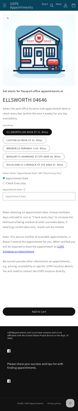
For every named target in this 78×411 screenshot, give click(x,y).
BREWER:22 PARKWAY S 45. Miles (26, 148)
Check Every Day (16, 183)
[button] (5, 5)
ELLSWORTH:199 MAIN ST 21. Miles (27, 132)
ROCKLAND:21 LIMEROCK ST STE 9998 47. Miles (35, 164)
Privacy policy (54, 403)
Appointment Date (17, 178)
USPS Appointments (34, 403)
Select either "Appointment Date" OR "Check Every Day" (32, 173)
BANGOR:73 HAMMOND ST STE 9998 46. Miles (34, 156)
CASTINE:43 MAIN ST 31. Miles (24, 140)
